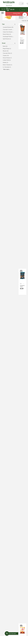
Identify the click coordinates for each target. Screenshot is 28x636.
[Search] (22, 3)
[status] (8, 9)
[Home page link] (9, 3)
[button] (9, 24)
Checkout (23, 9)
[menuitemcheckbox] (9, 27)
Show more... (6, 69)
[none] (22, 36)
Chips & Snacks (21, 16)
